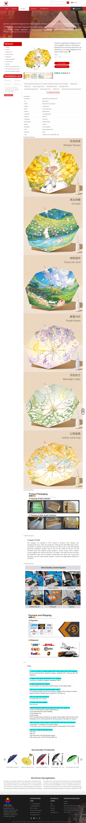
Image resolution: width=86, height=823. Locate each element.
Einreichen (8, 95)
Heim (51, 804)
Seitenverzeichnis (56, 821)
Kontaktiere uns (54, 812)
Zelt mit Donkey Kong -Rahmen (14, 69)
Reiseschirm (27, 86)
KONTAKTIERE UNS (77, 9)
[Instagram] (39, 818)
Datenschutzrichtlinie (66, 821)
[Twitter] (37, 818)
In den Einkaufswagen (62, 67)
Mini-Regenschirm (64, 86)
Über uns (52, 806)
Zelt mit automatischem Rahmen (14, 66)
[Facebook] (31, 818)
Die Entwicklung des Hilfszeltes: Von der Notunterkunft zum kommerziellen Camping (23, 783)
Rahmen (8, 49)
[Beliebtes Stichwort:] (68, 2)
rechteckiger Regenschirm (31, 89)
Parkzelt (7, 64)
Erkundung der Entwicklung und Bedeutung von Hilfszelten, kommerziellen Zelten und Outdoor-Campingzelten (23, 788)
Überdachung (9, 54)
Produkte (52, 808)
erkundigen (63, 63)
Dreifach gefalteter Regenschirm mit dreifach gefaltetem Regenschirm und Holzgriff (46, 84)
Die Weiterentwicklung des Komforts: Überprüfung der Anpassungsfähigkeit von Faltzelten (63, 786)
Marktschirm (56, 89)
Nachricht (52, 810)
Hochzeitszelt (9, 61)
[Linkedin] (34, 818)
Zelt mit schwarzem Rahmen (13, 71)
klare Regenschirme (52, 86)
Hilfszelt (65, 803)
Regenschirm (9, 52)
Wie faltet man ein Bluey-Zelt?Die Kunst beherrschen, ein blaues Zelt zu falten (23, 781)
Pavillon (7, 47)
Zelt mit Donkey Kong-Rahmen (71, 810)
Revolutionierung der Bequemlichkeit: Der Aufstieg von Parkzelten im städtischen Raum (63, 788)
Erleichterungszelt (10, 59)
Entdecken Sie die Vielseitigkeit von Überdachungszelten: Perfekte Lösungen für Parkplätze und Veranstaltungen (63, 783)
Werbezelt (8, 57)
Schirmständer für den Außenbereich (71, 89)
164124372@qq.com (35, 806)
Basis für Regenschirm (38, 86)
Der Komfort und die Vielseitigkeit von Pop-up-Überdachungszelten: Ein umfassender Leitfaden (63, 785)
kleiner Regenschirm (45, 89)
